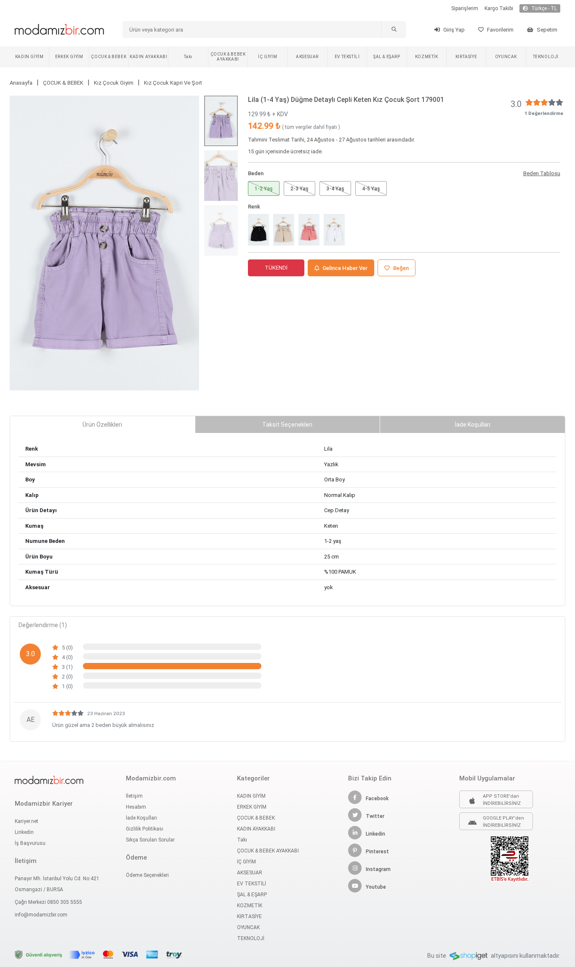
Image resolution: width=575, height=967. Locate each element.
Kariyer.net (26, 821)
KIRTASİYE (466, 56)
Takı (188, 56)
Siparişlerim (464, 8)
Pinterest (377, 852)
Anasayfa (21, 83)
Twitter (375, 816)
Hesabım (136, 807)
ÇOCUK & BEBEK (108, 56)
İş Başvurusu (30, 843)
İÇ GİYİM (267, 56)
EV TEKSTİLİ (347, 56)
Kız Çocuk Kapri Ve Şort (173, 83)
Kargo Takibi (498, 8)
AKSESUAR (307, 56)
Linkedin (24, 832)
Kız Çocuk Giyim (113, 83)
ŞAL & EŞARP (386, 56)
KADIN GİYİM (29, 56)
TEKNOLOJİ (546, 56)
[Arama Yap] (393, 29)
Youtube (376, 887)
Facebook (377, 798)
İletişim (134, 796)
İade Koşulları (141, 818)
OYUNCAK (506, 56)
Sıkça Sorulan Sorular (150, 840)
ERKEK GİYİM (69, 56)
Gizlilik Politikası (144, 829)
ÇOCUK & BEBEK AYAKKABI (228, 56)
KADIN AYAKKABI (148, 56)
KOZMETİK (426, 56)
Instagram (378, 869)
